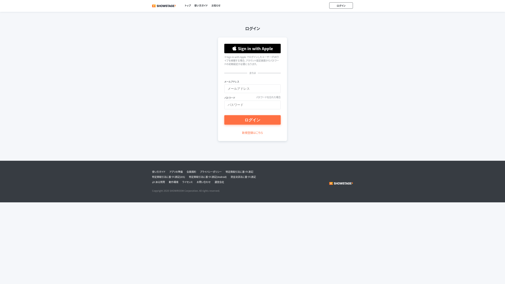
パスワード (229, 97)
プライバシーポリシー (211, 172)
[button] (252, 48)
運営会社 (219, 182)
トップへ (164, 5)
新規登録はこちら (252, 133)
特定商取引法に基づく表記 (239, 172)
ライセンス (187, 182)
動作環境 (173, 182)
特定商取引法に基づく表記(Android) (208, 177)
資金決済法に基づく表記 (243, 177)
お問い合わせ (204, 182)
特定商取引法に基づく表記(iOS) (168, 177)
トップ (188, 5)
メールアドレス (231, 81)
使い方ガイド (201, 5)
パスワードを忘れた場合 (268, 97)
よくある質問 (158, 182)
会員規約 (191, 172)
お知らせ (215, 5)
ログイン (341, 5)
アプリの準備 (176, 172)
